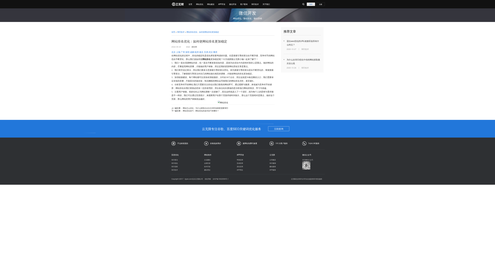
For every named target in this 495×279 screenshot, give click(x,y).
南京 (201, 52)
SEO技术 (255, 4)
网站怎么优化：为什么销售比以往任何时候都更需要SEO (205, 108)
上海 (178, 52)
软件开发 (207, 166)
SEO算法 (174, 160)
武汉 (211, 52)
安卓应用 (240, 163)
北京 (173, 52)
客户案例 (244, 4)
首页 (190, 4)
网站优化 (199, 4)
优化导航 (208, 179)
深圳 (187, 52)
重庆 (215, 52)
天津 (206, 52)
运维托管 (207, 163)
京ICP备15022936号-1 (221, 179)
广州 (183, 52)
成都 (192, 52)
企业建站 (207, 160)
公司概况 (273, 160)
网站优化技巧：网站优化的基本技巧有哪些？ (201, 110)
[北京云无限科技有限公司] (177, 4)
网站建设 (210, 4)
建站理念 (207, 170)
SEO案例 (273, 163)
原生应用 (240, 166)
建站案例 (273, 166)
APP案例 (273, 170)
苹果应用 (240, 160)
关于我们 (266, 4)
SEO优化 (174, 163)
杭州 (197, 52)
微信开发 (232, 4)
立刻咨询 (278, 128)
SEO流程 (174, 166)
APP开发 (221, 4)
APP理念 (240, 170)
